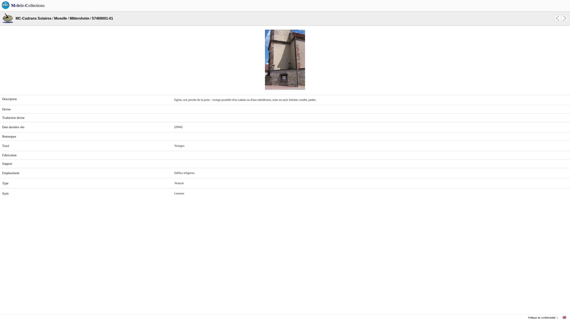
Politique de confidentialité (542, 317)
